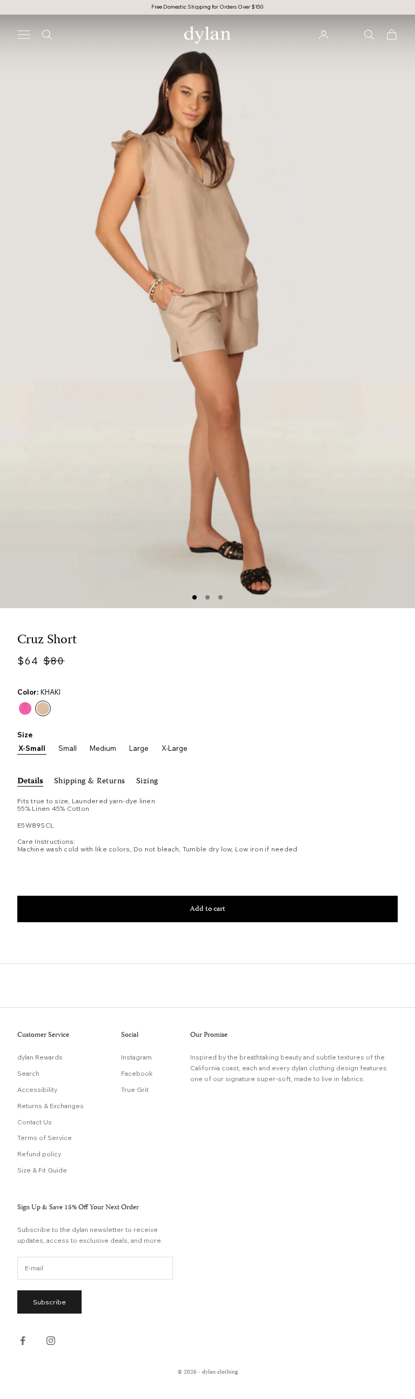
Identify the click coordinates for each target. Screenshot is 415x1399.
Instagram (136, 1057)
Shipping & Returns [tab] (89, 781)
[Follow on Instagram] (50, 1340)
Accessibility (37, 1089)
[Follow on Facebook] (22, 1340)
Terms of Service (44, 1138)
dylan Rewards (40, 1057)
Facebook (137, 1073)
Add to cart (207, 909)
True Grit (135, 1089)
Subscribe (49, 1302)
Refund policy (39, 1154)
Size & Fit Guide (42, 1170)
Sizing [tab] (147, 781)
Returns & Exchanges (50, 1106)
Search (28, 1073)
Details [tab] (30, 781)
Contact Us (34, 1122)
